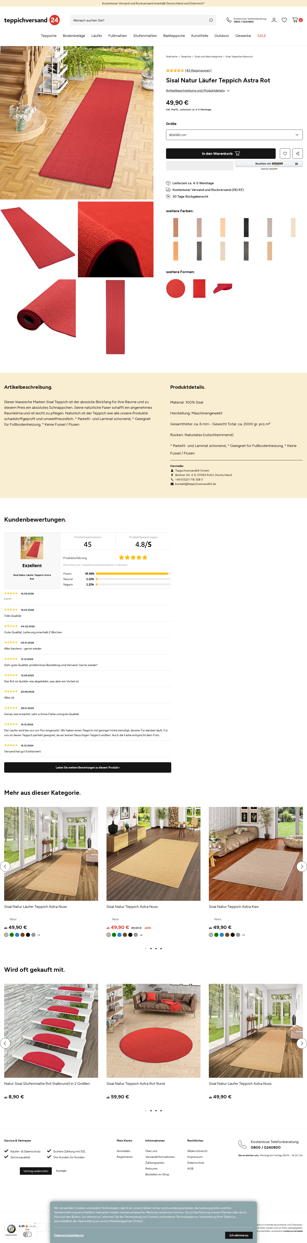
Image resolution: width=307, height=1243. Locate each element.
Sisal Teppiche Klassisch (239, 56)
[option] (153, 3)
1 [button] (146, 948)
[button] (269, 165)
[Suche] (211, 20)
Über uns (151, 1151)
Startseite (172, 56)
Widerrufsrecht (197, 1151)
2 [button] (151, 948)
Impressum (195, 1156)
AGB (190, 1168)
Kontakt (61, 1170)
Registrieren (125, 1156)
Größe (171, 123)
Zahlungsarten (154, 1162)
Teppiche (186, 56)
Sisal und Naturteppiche (208, 56)
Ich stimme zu (239, 1235)
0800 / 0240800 (266, 1147)
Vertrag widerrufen (35, 1171)
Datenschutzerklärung (69, 1235)
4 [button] (161, 948)
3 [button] (156, 948)
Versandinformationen (160, 1156)
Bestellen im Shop (157, 1174)
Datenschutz (195, 1162)
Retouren (151, 1168)
